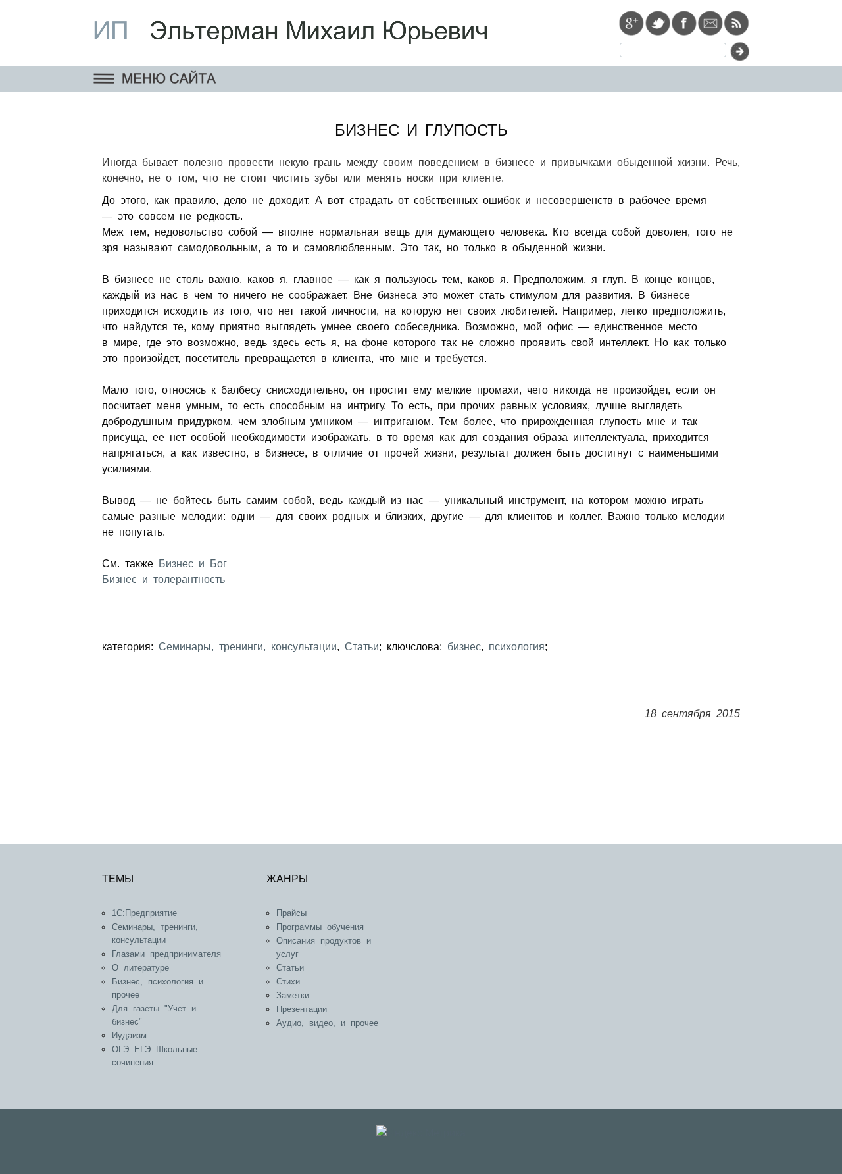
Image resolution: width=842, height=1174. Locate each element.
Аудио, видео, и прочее (327, 1023)
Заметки (292, 995)
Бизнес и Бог (190, 563)
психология (517, 646)
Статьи (362, 646)
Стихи (288, 981)
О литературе (140, 968)
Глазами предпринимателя (166, 954)
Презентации (301, 1009)
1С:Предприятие (144, 913)
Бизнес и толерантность (163, 579)
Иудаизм (129, 1035)
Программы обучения (320, 927)
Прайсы (291, 913)
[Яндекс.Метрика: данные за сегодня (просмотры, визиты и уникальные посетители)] (421, 1133)
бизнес (464, 646)
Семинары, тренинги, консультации (248, 646)
